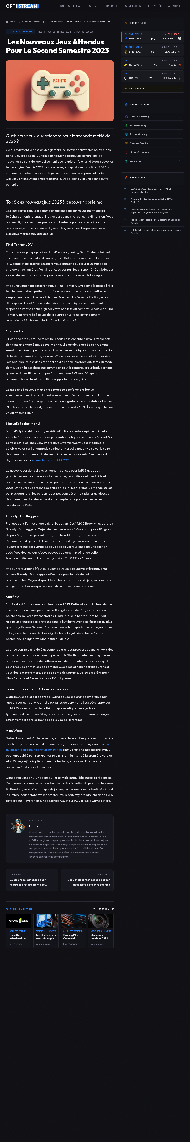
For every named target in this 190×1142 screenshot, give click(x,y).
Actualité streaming (33, 22)
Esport (93, 6)
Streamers (111, 6)
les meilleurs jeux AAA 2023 (51, 460)
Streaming (133, 6)
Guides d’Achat (71, 6)
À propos (174, 6)
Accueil (14, 22)
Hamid (34, 826)
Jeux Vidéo (154, 6)
